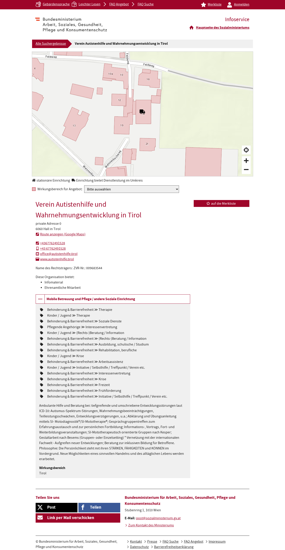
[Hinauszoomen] (246, 169)
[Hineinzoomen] (246, 160)
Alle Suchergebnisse (51, 44)
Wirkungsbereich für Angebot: (59, 189)
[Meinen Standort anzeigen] (246, 150)
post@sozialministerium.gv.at (158, 518)
